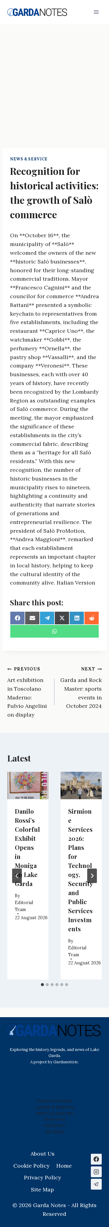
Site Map (53, 1131)
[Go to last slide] (17, 876)
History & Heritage (55, 1100)
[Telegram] (96, 1184)
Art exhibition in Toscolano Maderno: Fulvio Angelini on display (27, 692)
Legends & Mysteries (54, 1107)
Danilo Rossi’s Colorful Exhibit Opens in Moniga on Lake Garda (27, 847)
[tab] (42, 984)
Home (64, 1165)
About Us (42, 1153)
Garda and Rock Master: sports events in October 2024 (81, 687)
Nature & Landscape (54, 1113)
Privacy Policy (42, 1177)
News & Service (29, 158)
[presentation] (27, 785)
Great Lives (54, 1119)
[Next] (92, 876)
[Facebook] (96, 1159)
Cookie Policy (31, 1165)
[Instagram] (96, 1171)
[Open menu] (96, 12)
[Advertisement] (54, 81)
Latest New (54, 1125)
